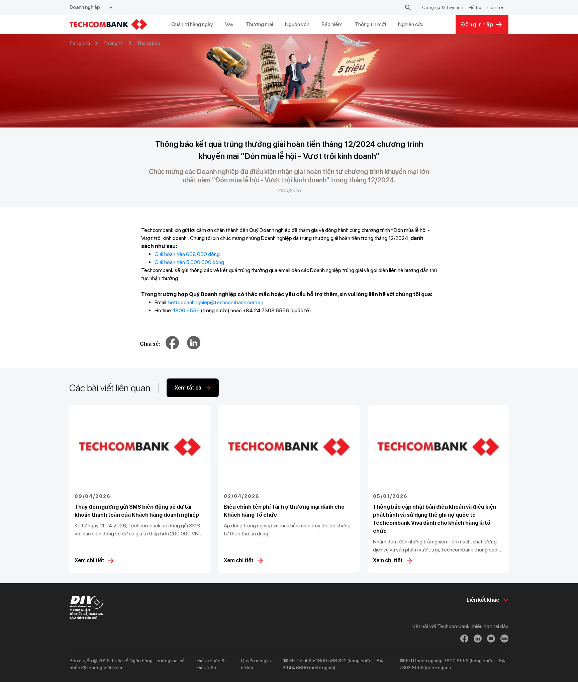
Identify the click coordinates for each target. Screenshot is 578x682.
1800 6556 (186, 310)
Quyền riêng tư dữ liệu (256, 664)
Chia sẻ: (150, 344)
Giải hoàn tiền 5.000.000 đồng (189, 262)
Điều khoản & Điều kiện (210, 664)
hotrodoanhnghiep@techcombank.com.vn (215, 302)
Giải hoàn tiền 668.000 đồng (187, 254)
